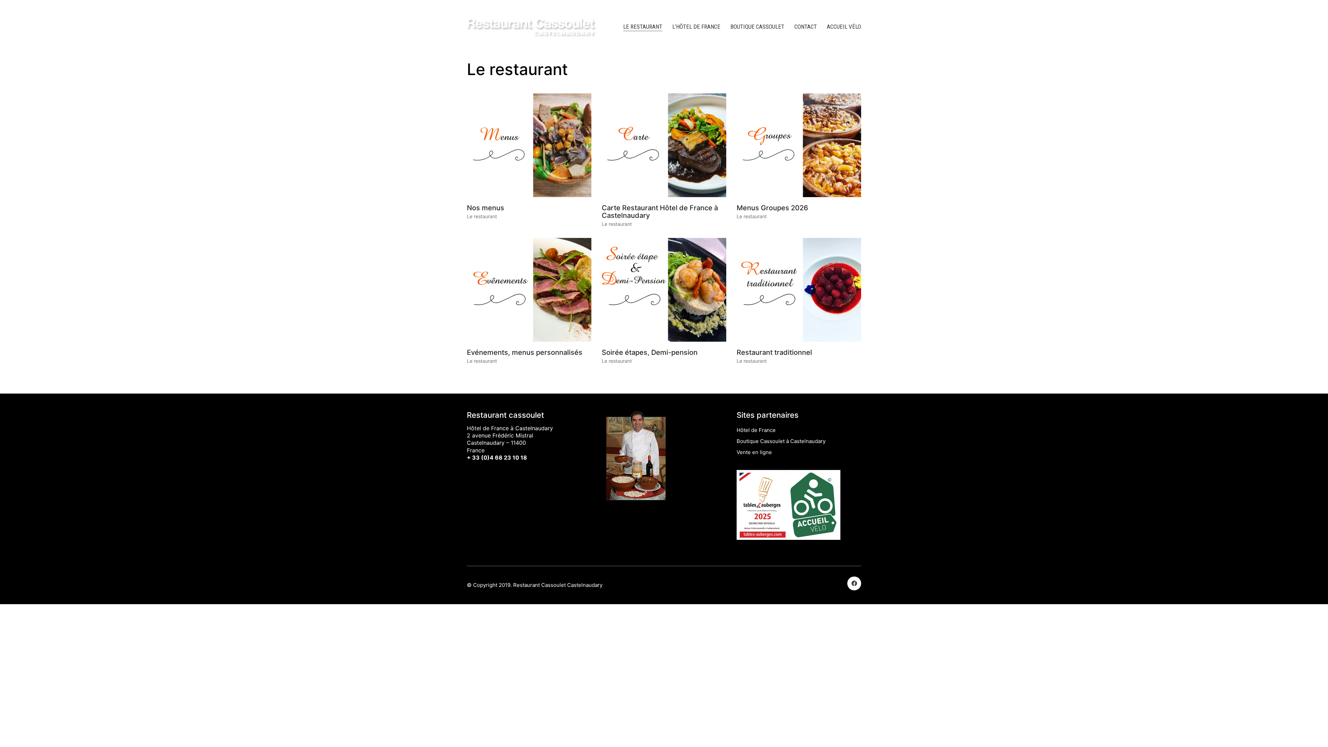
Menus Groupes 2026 (772, 208)
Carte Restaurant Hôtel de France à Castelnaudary (660, 211)
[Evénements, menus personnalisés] (529, 290)
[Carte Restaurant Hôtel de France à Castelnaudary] (664, 145)
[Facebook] (854, 583)
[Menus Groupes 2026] (799, 145)
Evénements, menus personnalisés (524, 352)
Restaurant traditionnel (774, 352)
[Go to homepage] (532, 26)
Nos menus (485, 208)
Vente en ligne (754, 452)
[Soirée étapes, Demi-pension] (664, 290)
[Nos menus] (529, 145)
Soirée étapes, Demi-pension (650, 352)
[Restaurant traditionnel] (799, 290)
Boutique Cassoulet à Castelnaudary (781, 441)
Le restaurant (482, 216)
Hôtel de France (756, 430)
